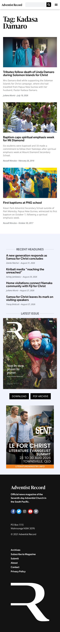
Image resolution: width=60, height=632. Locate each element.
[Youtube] (30, 511)
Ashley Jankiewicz (13, 276)
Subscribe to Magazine (23, 554)
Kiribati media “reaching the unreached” (25, 270)
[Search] (48, 4)
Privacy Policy (18, 571)
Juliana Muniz (9, 95)
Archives (15, 549)
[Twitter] (18, 511)
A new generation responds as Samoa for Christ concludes (26, 257)
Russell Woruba (10, 160)
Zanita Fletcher (12, 263)
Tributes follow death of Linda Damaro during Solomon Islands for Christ (28, 73)
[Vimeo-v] (36, 511)
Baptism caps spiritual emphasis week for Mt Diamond (28, 138)
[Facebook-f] (13, 511)
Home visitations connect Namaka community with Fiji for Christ (29, 284)
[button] (56, 4)
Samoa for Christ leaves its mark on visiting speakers (29, 298)
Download (19, 396)
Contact (15, 567)
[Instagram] (24, 511)
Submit (15, 558)
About (14, 562)
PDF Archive (40, 396)
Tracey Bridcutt (12, 304)
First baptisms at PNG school (22, 202)
